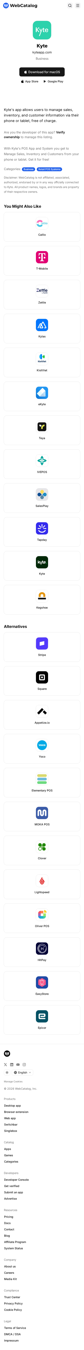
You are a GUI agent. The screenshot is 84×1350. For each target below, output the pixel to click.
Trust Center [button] (12, 1297)
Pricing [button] (8, 1216)
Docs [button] (7, 1223)
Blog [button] (7, 1235)
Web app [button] (10, 1118)
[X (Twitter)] (5, 1064)
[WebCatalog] (7, 1053)
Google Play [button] (55, 81)
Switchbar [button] (10, 1124)
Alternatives (15, 626)
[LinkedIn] (11, 1064)
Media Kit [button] (10, 1279)
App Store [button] (31, 81)
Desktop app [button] (12, 1105)
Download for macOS (44, 72)
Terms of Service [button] (15, 1328)
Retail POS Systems (49, 169)
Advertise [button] (10, 1198)
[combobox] (22, 1072)
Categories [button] (11, 1161)
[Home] (20, 5)
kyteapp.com (42, 52)
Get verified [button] (11, 1186)
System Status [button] (13, 1248)
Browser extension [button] (16, 1112)
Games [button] (8, 1155)
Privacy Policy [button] (13, 1303)
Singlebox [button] (10, 1130)
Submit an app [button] (13, 1192)
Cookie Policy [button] (13, 1309)
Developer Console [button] (16, 1179)
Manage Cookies (13, 1081)
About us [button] (10, 1266)
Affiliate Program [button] (15, 1242)
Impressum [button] (11, 1340)
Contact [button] (9, 1229)
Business (42, 59)
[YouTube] (18, 1064)
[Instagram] (24, 1064)
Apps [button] (7, 1149)
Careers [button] (9, 1272)
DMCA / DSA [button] (12, 1334)
